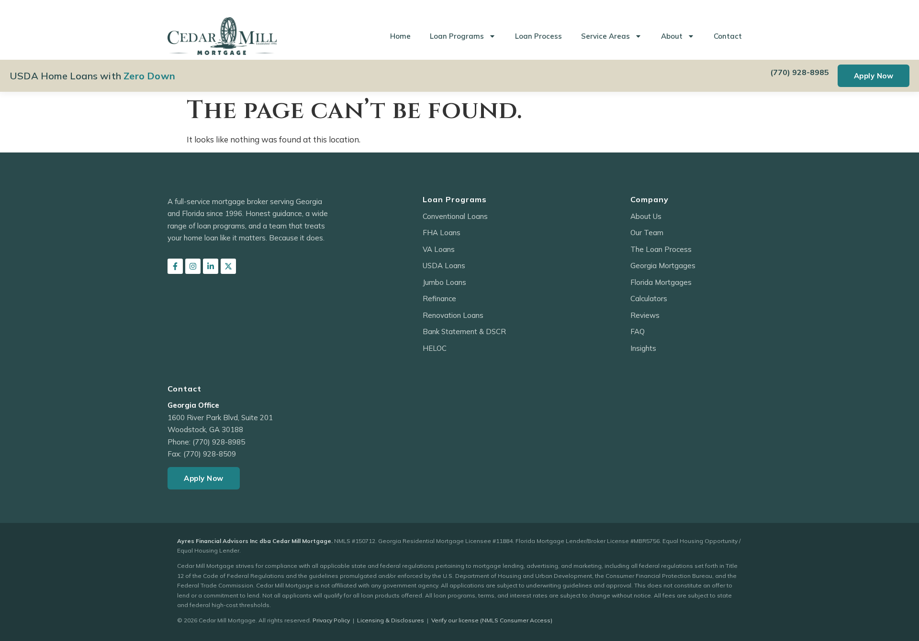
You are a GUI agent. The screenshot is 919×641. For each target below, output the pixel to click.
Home (400, 36)
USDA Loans (444, 265)
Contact (728, 36)
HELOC (435, 348)
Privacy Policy (331, 620)
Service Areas (605, 36)
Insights (643, 348)
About (672, 36)
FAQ (637, 331)
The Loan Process (661, 249)
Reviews (645, 315)
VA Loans (439, 249)
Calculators (648, 298)
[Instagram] (193, 266)
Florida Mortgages (661, 282)
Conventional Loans (455, 216)
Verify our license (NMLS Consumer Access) (491, 620)
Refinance (439, 298)
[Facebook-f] (175, 266)
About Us (645, 216)
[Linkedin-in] (210, 266)
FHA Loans (441, 232)
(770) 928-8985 (799, 72)
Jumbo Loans (444, 282)
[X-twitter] (228, 266)
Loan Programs (457, 36)
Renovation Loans (453, 315)
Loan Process (538, 36)
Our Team (646, 232)
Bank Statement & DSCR (464, 331)
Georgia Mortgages (662, 265)
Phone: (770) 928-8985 (206, 441)
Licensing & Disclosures (390, 620)
